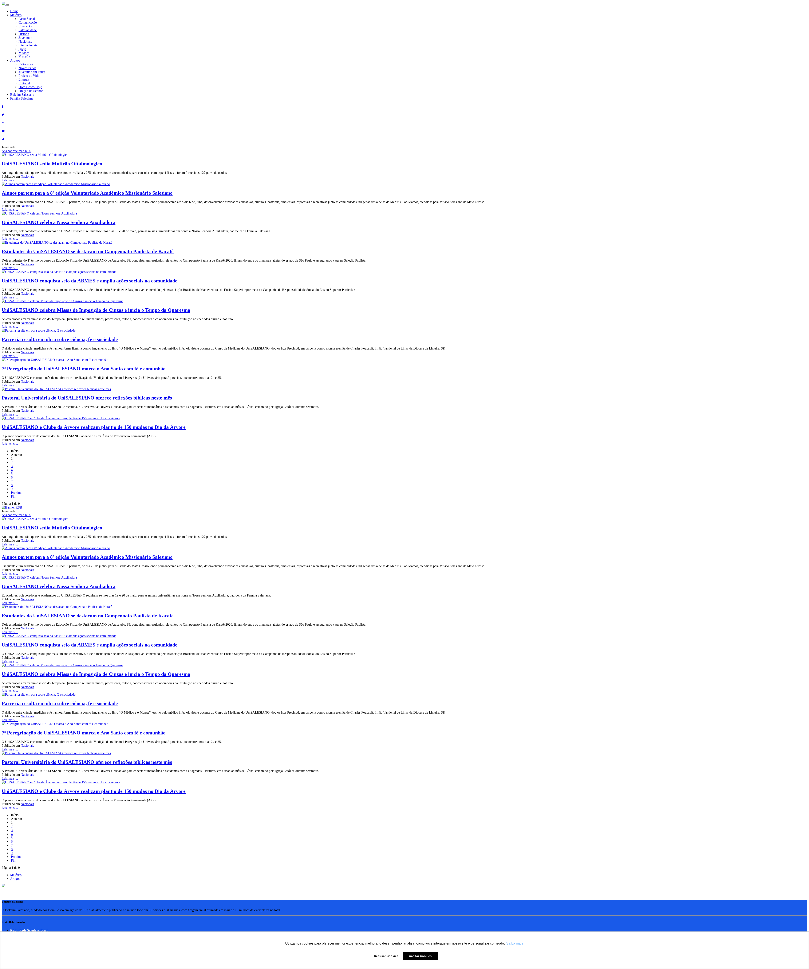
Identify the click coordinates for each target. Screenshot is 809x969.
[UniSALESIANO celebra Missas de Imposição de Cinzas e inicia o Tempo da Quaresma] (62, 301)
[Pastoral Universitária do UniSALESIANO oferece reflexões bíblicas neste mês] (56, 389)
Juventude (25, 37)
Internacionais (28, 45)
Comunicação (28, 22)
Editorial (24, 83)
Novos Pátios (27, 68)
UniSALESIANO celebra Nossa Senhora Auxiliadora (58, 222)
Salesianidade (28, 30)
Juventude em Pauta (32, 72)
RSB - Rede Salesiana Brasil (29, 930)
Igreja (22, 49)
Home (14, 11)
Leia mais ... (10, 180)
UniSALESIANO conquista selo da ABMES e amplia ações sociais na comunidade (89, 280)
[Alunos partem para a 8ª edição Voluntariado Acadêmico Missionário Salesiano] (56, 184)
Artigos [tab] (15, 878)
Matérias (15, 15)
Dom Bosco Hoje (30, 87)
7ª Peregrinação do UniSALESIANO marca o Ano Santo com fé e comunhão (84, 368)
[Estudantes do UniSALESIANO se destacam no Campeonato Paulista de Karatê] (57, 242)
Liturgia (24, 79)
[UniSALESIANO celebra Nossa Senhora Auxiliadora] (39, 213)
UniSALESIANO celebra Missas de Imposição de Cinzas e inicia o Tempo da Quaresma (96, 310)
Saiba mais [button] (514, 943)
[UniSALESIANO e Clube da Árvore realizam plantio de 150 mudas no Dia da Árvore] (61, 418)
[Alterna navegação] (7, 5)
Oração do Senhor (31, 91)
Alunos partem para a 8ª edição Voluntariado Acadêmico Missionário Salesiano (87, 193)
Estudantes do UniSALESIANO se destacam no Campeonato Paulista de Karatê (88, 251)
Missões (24, 53)
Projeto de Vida (29, 75)
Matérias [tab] (15, 875)
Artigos (15, 60)
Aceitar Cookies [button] (420, 956)
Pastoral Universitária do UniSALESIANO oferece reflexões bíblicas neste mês (87, 398)
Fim (13, 496)
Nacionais (25, 41)
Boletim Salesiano (22, 94)
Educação (25, 26)
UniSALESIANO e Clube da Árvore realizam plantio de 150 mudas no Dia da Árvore (94, 427)
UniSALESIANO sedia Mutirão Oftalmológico (52, 163)
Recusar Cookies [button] (386, 956)
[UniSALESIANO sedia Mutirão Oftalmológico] (35, 155)
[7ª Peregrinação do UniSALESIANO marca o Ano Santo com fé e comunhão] (55, 360)
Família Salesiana (21, 98)
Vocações (25, 56)
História (24, 34)
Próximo (16, 492)
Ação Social (27, 18)
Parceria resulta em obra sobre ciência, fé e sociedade (60, 339)
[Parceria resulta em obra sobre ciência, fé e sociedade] (38, 330)
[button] (3, 886)
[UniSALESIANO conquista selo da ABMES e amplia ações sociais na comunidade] (59, 272)
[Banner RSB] (12, 507)
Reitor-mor (26, 64)
